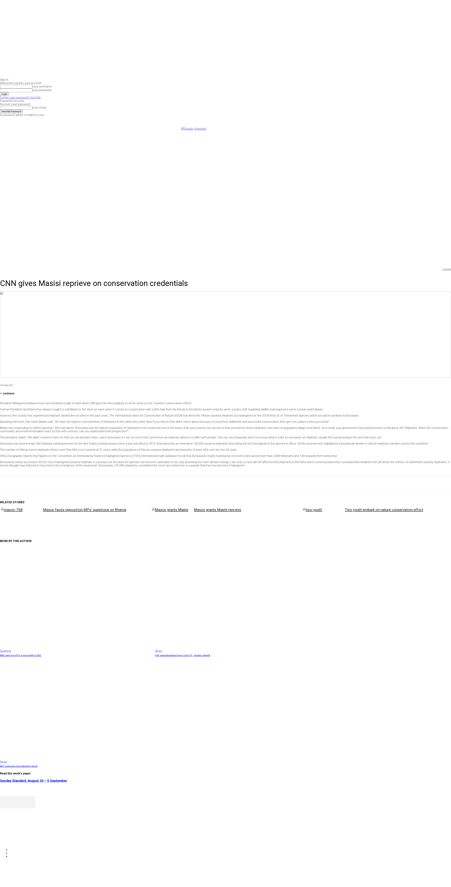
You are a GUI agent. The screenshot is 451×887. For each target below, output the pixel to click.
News (158, 650)
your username (42, 86)
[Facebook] (363, 119)
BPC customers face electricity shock (19, 766)
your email (39, 107)
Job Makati (8, 393)
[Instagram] (367, 119)
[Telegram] (69, 484)
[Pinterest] (31, 484)
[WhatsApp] (44, 484)
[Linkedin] (56, 484)
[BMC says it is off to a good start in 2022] (76, 599)
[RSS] (21, 841)
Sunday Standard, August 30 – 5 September (33, 781)
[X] (371, 119)
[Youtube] (375, 119)
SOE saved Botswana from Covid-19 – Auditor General (182, 655)
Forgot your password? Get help (20, 97)
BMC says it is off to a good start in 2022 (20, 655)
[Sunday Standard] (225, 192)
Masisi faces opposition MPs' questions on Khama (84, 510)
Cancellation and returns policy (437, 877)
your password (42, 90)
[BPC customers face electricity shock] (76, 710)
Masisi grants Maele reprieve (217, 510)
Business (5, 650)
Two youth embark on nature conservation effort (384, 510)
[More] (82, 484)
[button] (437, 269)
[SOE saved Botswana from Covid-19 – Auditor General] (231, 599)
